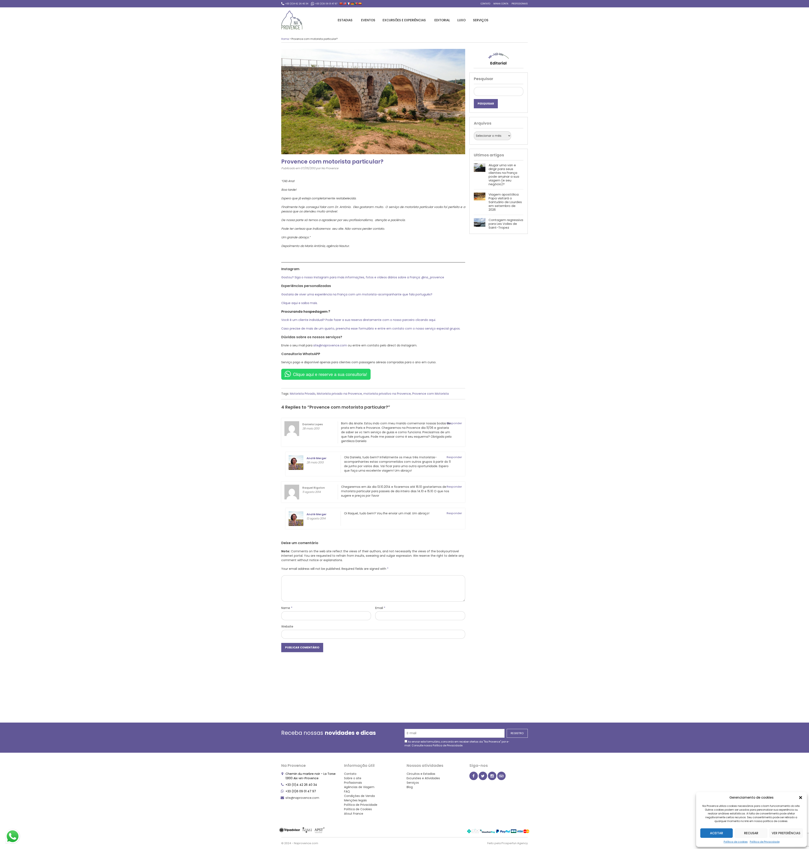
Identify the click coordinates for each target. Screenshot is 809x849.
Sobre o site (352, 778)
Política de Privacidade (765, 842)
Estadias (345, 20)
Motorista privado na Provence (339, 394)
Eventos (368, 20)
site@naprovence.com (330, 345)
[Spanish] (360, 3)
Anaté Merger (317, 514)
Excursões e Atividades (423, 778)
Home (285, 39)
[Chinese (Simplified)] (341, 3)
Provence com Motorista (430, 394)
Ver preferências (786, 833)
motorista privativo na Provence (387, 394)
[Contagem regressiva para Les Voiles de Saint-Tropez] (479, 223)
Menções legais (355, 800)
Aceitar (716, 833)
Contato (485, 3)
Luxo (461, 20)
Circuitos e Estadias (421, 774)
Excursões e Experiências (404, 20)
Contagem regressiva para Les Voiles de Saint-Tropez (506, 224)
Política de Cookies (358, 809)
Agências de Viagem (359, 787)
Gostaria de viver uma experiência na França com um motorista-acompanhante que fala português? (357, 294)
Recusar (751, 833)
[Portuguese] (356, 3)
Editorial (442, 20)
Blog (410, 787)
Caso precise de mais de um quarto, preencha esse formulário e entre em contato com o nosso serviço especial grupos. (370, 328)
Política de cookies (736, 842)
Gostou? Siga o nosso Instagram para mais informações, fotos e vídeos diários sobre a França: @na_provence (362, 277)
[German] (352, 3)
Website (287, 626)
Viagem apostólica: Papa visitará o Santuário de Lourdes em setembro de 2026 (505, 202)
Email (380, 608)
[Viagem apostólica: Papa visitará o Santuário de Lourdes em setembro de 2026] (479, 202)
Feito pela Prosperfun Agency (507, 843)
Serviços (480, 20)
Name (286, 608)
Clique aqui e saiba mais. (299, 303)
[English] (345, 3)
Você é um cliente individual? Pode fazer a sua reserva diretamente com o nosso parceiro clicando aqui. (358, 320)
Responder (454, 423)
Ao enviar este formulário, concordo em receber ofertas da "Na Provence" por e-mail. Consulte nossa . (456, 743)
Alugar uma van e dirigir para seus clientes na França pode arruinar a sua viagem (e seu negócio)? (504, 174)
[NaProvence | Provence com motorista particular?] (292, 20)
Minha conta (500, 3)
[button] (800, 797)
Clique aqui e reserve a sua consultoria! (330, 374)
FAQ (347, 791)
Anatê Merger (317, 458)
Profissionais (520, 3)
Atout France (353, 813)
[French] (348, 3)
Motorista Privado (302, 394)
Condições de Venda (359, 796)
